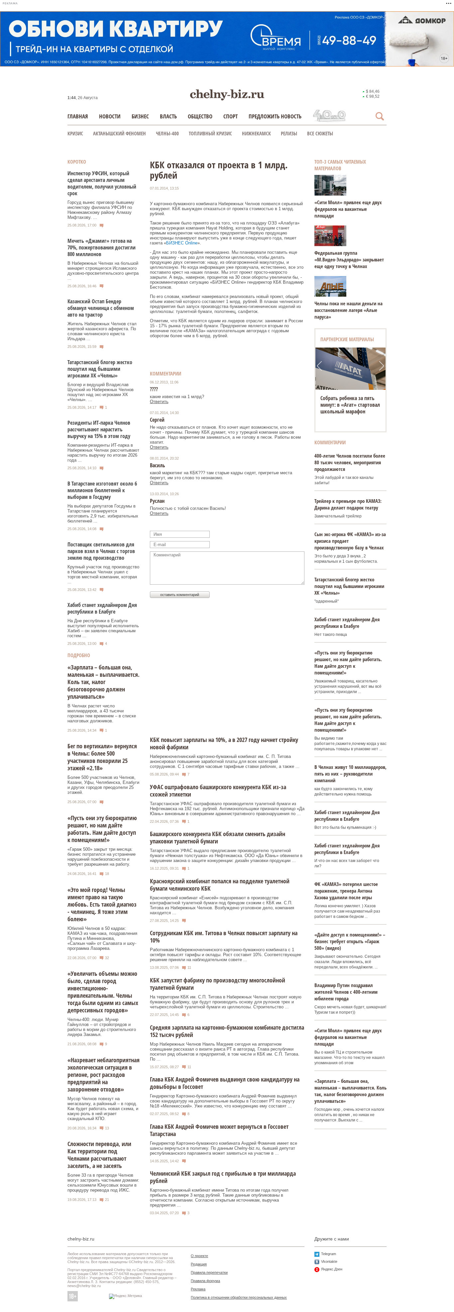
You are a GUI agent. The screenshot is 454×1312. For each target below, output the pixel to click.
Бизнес (140, 116)
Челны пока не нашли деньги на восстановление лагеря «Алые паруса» (348, 310)
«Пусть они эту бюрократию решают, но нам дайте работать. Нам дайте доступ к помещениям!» (102, 829)
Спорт (230, 116)
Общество (200, 116)
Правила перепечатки (209, 1272)
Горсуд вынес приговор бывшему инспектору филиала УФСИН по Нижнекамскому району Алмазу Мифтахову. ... (100, 210)
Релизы (289, 133)
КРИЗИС (75, 133)
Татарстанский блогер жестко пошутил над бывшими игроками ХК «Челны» (99, 369)
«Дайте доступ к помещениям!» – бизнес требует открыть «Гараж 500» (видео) (349, 941)
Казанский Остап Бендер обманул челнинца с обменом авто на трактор (100, 308)
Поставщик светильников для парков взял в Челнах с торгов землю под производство (101, 551)
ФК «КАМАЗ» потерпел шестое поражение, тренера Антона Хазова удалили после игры (346, 891)
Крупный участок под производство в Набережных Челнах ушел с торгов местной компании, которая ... (103, 574)
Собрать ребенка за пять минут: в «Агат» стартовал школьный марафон (350, 404)
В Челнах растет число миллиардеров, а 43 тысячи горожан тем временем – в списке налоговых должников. (101, 713)
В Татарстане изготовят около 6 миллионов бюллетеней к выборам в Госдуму (102, 490)
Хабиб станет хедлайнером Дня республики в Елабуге (102, 608)
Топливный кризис (210, 133)
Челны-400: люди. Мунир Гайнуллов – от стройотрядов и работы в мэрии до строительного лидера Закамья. (101, 1027)
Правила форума (205, 1281)
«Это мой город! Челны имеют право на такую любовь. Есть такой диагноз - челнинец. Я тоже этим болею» (102, 904)
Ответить (159, 401)
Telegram (328, 1254)
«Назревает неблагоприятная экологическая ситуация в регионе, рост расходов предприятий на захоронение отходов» (103, 1074)
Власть (168, 116)
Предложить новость (275, 116)
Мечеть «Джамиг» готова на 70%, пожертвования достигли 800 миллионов (101, 247)
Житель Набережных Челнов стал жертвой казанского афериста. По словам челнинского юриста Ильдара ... (102, 331)
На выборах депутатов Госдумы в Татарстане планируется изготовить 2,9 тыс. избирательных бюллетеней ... (102, 513)
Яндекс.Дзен (331, 1269)
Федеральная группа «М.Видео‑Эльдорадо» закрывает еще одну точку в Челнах (349, 259)
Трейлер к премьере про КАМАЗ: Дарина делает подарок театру (348, 504)
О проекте (199, 1256)
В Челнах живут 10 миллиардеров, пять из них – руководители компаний (350, 774)
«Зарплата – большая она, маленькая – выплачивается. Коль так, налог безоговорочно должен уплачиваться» (103, 681)
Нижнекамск (256, 133)
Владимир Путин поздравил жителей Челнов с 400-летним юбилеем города (346, 992)
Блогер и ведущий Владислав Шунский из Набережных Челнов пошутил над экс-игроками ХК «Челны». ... (100, 392)
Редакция (199, 1264)
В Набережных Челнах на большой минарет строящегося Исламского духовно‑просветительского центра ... (103, 271)
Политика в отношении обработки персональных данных (239, 1297)
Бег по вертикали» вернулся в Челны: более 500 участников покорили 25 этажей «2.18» (102, 757)
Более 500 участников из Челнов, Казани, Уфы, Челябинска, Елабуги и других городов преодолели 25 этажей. (103, 785)
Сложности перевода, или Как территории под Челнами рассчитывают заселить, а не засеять (99, 1155)
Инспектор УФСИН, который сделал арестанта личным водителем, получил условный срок (101, 183)
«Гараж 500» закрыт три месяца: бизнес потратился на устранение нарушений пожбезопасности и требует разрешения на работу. (101, 857)
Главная (77, 116)
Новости (110, 116)
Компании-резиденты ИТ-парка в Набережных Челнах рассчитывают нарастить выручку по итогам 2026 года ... (103, 453)
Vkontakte (329, 1261)
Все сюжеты (320, 133)
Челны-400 (167, 133)
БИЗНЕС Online (181, 242)
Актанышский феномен (119, 133)
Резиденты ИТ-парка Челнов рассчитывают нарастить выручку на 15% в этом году (98, 429)
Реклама (198, 1289)
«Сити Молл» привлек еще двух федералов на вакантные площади (348, 209)
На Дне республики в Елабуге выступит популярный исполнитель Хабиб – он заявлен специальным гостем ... (103, 628)
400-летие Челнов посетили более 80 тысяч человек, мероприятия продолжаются (349, 462)
